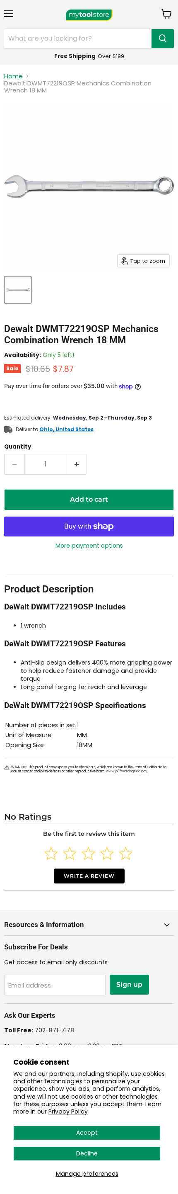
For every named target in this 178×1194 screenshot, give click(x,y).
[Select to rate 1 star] (51, 853)
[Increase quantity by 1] (77, 464)
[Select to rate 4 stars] (107, 853)
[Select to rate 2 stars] (69, 853)
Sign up (129, 984)
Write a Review (89, 876)
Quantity (17, 447)
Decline (87, 1153)
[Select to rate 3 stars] (88, 853)
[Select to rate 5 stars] (125, 853)
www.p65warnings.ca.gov (126, 771)
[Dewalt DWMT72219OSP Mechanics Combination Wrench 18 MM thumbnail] (18, 290)
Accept (87, 1132)
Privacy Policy (68, 1111)
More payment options (89, 545)
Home (13, 76)
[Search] (163, 38)
